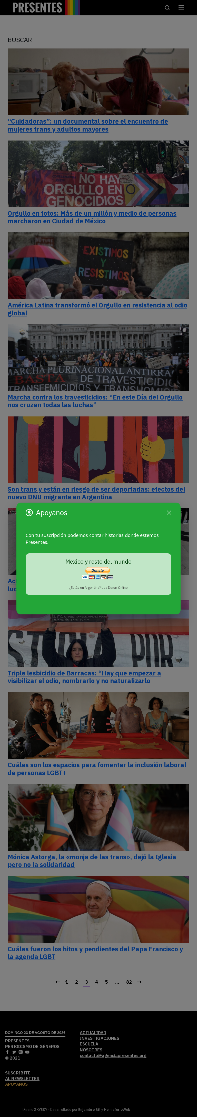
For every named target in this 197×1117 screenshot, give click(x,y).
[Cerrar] (169, 512)
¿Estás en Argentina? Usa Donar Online (98, 587)
